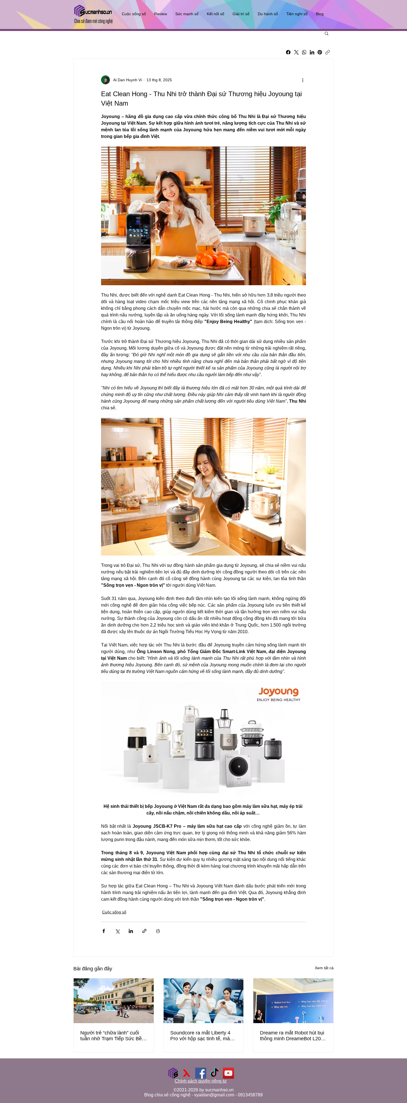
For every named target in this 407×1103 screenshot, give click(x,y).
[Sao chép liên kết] (327, 52)
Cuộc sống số (114, 912)
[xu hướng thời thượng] (186, 1073)
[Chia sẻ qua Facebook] (103, 931)
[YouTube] (228, 1073)
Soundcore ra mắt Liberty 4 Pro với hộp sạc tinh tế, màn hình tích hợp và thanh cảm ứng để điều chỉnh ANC (201, 1036)
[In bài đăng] (158, 931)
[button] (326, 33)
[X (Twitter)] (296, 52)
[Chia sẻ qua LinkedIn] (130, 931)
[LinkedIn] (312, 52)
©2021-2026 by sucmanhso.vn (204, 1090)
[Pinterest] (320, 52)
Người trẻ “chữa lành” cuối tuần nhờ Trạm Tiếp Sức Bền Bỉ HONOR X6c (112, 1036)
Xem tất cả (324, 968)
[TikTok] (214, 1073)
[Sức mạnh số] (173, 1073)
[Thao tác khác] (302, 80)
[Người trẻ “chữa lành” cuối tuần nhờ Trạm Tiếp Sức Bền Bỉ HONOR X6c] (114, 1000)
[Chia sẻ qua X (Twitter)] (117, 931)
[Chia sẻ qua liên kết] (144, 931)
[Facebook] (288, 52)
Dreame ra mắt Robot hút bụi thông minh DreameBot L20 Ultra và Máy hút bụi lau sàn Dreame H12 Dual (292, 1036)
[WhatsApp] (304, 52)
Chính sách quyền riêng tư (201, 1081)
